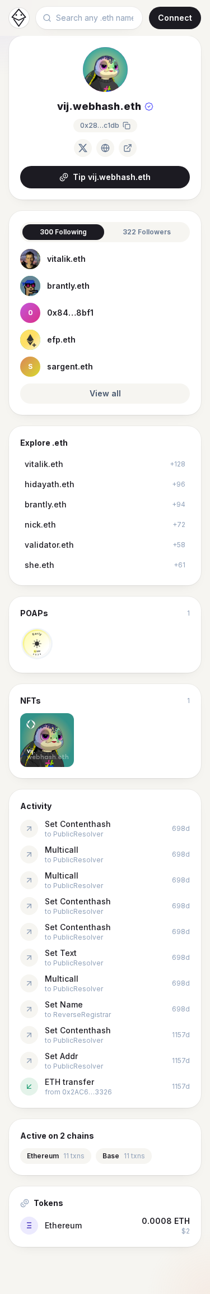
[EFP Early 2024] (37, 643)
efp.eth (61, 339)
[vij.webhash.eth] (47, 740)
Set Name (64, 1004)
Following (63, 232)
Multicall (61, 849)
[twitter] (83, 148)
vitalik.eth (66, 259)
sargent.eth (70, 366)
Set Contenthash (78, 824)
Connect (175, 17)
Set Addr (61, 1056)
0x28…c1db (99, 125)
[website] (105, 148)
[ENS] (128, 148)
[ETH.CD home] (19, 18)
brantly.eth (68, 285)
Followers (147, 232)
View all (105, 393)
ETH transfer (69, 1082)
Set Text (61, 953)
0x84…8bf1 (70, 312)
